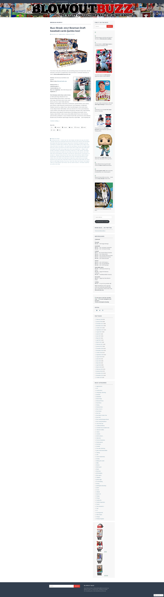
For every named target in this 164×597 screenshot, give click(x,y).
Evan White (66, 147)
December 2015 (99, 373)
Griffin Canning (61, 149)
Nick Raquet (77, 156)
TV (97, 510)
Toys (97, 508)
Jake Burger (62, 150)
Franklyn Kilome (72, 147)
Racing (97, 483)
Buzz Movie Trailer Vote (101, 415)
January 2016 (99, 371)
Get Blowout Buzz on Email (102, 221)
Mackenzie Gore (63, 155)
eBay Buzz (98, 438)
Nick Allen (72, 156)
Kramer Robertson (58, 153)
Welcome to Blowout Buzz (62, 1)
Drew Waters (84, 146)
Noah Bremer (82, 156)
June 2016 (98, 360)
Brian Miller (57, 143)
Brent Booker (86, 141)
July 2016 (98, 358)
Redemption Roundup (101, 485)
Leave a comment (71, 34)
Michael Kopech (53, 156)
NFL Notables (99, 473)
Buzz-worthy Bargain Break (102, 419)
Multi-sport (98, 467)
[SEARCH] (112, 1)
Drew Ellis (80, 146)
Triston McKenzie (58, 162)
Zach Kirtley (57, 164)
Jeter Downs (73, 150)
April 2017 (98, 340)
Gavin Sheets (84, 147)
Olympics (98, 477)
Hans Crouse (72, 149)
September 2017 (99, 329)
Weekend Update (100, 518)
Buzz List (98, 413)
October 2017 (99, 327)
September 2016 (99, 354)
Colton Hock (71, 144)
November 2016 (99, 350)
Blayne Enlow (57, 141)
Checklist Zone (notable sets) (102, 427)
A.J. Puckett (61, 140)
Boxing (97, 405)
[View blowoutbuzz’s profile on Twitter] (99, 310)
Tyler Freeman (64, 162)
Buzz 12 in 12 (99, 409)
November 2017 (99, 325)
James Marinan (68, 150)
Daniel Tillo (69, 146)
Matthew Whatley (84, 155)
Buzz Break (57, 138)
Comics (97, 431)
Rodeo (97, 487)
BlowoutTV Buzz (100, 400)
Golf (97, 454)
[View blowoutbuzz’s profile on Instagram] (102, 310)
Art (97, 388)
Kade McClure (58, 152)
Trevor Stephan (86, 161)
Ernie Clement (61, 147)
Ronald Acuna (71, 159)
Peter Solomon (67, 158)
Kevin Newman (80, 152)
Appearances (99, 386)
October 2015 (99, 377)
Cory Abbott (60, 146)
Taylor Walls (72, 161)
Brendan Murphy (75, 141)
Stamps (98, 496)
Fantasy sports (99, 442)
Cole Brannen (65, 144)
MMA (97, 463)
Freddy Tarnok (78, 147)
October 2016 (99, 352)
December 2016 (99, 348)
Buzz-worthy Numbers (101, 421)
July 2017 (98, 334)
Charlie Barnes (53, 144)
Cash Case (86, 143)
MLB (57, 156)
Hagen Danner (67, 149)
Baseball (53, 138)
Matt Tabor (79, 155)
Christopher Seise (59, 144)
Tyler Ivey (69, 162)
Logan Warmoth (78, 153)
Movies (97, 465)
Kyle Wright (65, 153)
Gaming (98, 452)
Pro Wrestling (99, 481)
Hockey (98, 458)
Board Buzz (98, 402)
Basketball (98, 396)
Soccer (97, 489)
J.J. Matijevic (83, 149)
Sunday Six (98, 500)
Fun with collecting (100, 448)
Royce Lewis (76, 159)
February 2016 (99, 369)
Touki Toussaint (80, 161)
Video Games (99, 514)
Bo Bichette (63, 141)
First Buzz (98, 444)
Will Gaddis (82, 162)
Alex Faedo (77, 140)
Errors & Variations (100, 440)
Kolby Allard (52, 153)
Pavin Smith (56, 158)
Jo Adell (77, 150)
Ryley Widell (81, 159)
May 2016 (98, 362)
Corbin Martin (55, 146)
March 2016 (99, 367)
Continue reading (55, 120)
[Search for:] (101, 26)
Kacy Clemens (53, 152)
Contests (98, 433)
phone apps (99, 479)
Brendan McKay (68, 141)
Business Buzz (99, 407)
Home (52, 1)
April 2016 (98, 365)
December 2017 (99, 323)
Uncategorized (99, 512)
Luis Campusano (84, 153)
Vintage (98, 516)
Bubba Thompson (63, 143)
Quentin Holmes (79, 158)
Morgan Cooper (62, 156)
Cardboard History (100, 425)
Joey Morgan (86, 150)
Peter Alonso (61, 158)
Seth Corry (52, 161)
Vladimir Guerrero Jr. (76, 162)
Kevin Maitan (69, 152)
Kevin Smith (86, 152)
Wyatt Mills (87, 162)
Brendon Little (81, 141)
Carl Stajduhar (81, 143)
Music (97, 469)
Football (98, 446)
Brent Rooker (52, 143)
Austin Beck (52, 141)
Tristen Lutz (52, 162)
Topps (76, 161)
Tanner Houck (66, 161)
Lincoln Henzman (71, 153)
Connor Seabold (77, 144)
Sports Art (98, 493)
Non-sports (98, 475)
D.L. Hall (64, 146)
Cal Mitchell (76, 143)
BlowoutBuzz (63, 34)
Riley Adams (60, 159)
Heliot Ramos (77, 149)
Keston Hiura (64, 152)
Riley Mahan (65, 159)
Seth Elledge (56, 161)
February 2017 (99, 344)
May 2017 (98, 338)
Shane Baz (62, 161)
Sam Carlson (87, 159)
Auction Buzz (99, 390)
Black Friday (99, 398)
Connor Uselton (83, 144)
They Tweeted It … (100, 506)
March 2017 (99, 342)
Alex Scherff (86, 140)
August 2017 (99, 331)
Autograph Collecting (101, 392)
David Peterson (74, 146)
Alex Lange (81, 140)
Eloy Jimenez (55, 147)
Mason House (74, 155)
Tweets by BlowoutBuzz (100, 230)
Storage (98, 498)
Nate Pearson (67, 156)
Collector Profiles (100, 429)
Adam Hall (66, 140)
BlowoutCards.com (62, 81)
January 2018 (99, 321)
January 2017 (99, 346)
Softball (98, 491)
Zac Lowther (52, 164)
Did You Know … (100, 436)
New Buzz (98, 471)
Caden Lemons (70, 143)
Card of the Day (99, 423)
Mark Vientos (68, 155)
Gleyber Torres (55, 149)
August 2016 (99, 356)
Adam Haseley (71, 140)
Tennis (97, 504)
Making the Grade (100, 460)
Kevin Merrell (74, 152)
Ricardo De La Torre (54, 159)
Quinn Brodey (84, 158)
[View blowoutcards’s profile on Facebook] (96, 310)
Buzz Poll (98, 417)
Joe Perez (81, 150)
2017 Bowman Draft (55, 140)
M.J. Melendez (57, 155)
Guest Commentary (100, 456)
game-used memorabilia (101, 450)
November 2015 (99, 375)
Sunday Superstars (100, 502)
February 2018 (99, 319)
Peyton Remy (72, 158)
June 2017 (98, 336)
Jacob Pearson (57, 150)
